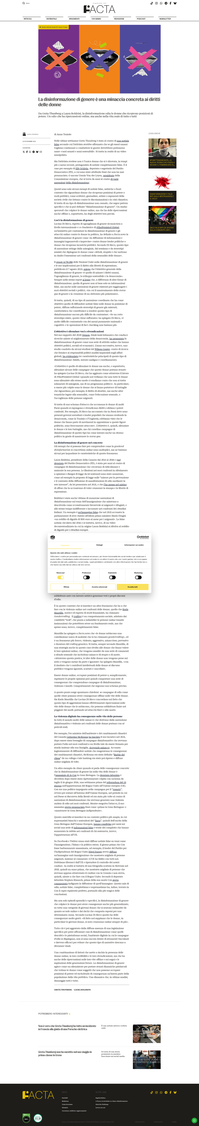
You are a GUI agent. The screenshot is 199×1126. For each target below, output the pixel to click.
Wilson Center (102, 349)
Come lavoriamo (67, 1104)
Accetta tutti (133, 587)
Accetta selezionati (99, 587)
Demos (86, 334)
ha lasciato (94, 736)
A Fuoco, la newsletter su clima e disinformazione (112, 1101)
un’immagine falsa (88, 512)
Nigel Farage (95, 851)
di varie (115, 178)
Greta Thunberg (63, 990)
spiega (87, 269)
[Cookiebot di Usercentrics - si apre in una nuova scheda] (139, 537)
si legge (86, 279)
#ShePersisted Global (108, 227)
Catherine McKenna (77, 736)
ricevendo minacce (99, 747)
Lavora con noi (100, 1108)
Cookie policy (158, 1122)
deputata (59, 463)
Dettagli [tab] (99, 545)
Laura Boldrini (82, 990)
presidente (108, 175)
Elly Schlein (82, 168)
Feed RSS (65, 1098)
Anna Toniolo (32, 134)
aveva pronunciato (75, 806)
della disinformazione (77, 182)
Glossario (65, 1108)
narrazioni (59, 182)
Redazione (65, 1101)
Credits (174, 1122)
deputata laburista (110, 775)
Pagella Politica (100, 1098)
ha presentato (116, 338)
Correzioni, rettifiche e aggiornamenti (74, 1111)
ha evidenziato (70, 356)
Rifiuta (66, 587)
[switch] (86, 577)
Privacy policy (140, 1122)
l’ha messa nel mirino (115, 484)
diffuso (113, 851)
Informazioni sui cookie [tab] (133, 545)
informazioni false (83, 827)
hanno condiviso (102, 823)
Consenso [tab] (65, 545)
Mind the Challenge (102, 1104)
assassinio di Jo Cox (65, 775)
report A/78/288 (64, 261)
